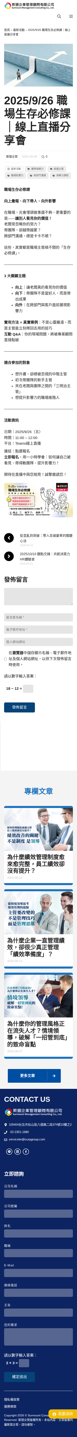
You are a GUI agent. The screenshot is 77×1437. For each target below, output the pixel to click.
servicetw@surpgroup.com (27, 1139)
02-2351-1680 (19, 1132)
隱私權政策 (12, 1399)
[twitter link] (17, 1152)
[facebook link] (26, 1152)
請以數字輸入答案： (20, 676)
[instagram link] (9, 1152)
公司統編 (10, 1206)
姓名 (7, 1226)
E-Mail (9, 1265)
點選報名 (22, 451)
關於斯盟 (13, 757)
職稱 (7, 1245)
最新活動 (19, 30)
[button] (59, 16)
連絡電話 (10, 1285)
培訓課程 (13, 734)
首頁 (7, 30)
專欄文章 (13, 742)
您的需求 (10, 1325)
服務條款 (10, 1406)
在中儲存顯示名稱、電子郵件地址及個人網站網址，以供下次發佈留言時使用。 (40, 659)
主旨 (7, 1305)
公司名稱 (10, 1186)
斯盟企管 (12, 156)
